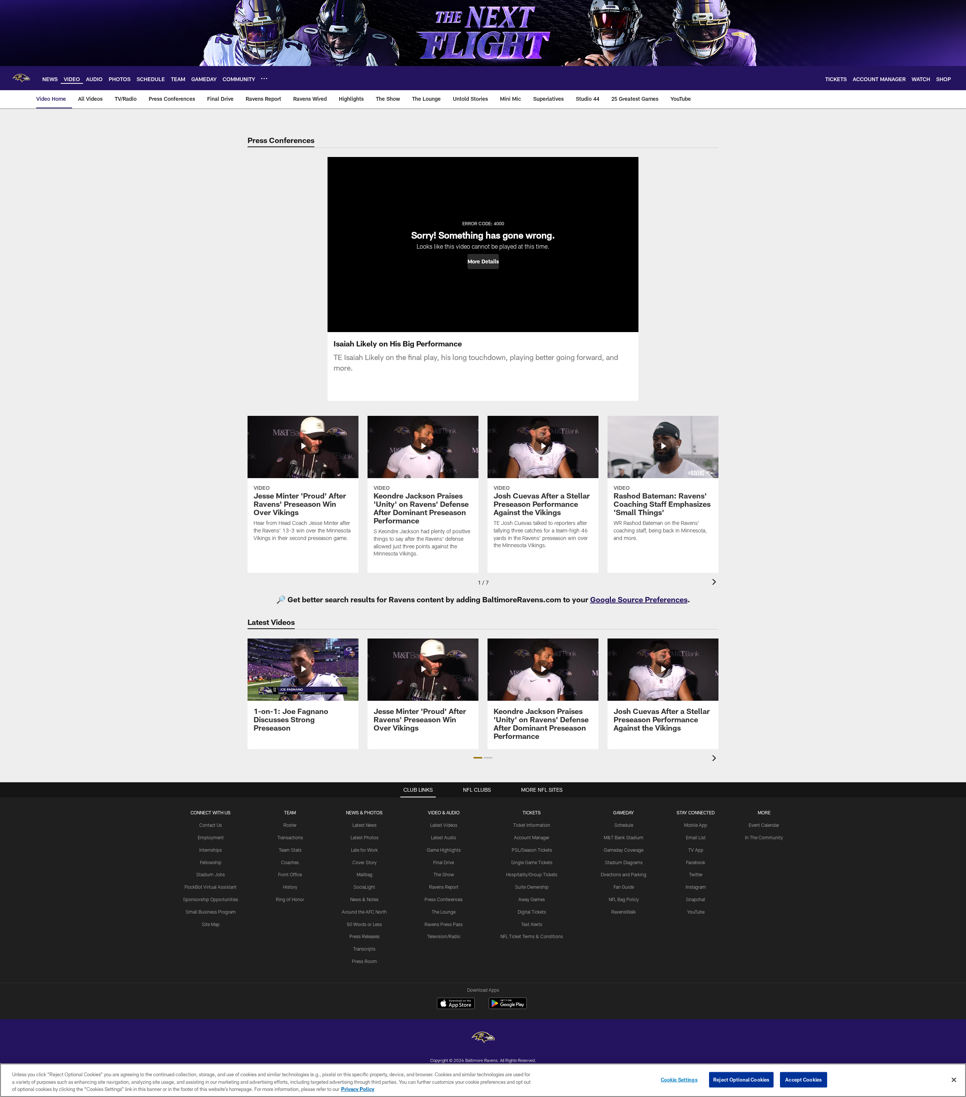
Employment (211, 837)
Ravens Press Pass (444, 924)
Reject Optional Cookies (741, 1079)
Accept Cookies (803, 1079)
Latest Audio (443, 837)
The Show (444, 874)
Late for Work (364, 849)
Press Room (364, 961)
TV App (695, 849)
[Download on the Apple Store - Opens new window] (455, 1004)
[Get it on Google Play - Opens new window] (507, 1007)
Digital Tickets (532, 911)
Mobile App (695, 825)
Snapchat (695, 899)
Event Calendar (764, 825)
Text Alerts (531, 924)
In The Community (764, 837)
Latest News (364, 825)
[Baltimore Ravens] (483, 1038)
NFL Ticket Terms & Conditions (531, 936)
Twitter (696, 874)
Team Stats (290, 849)
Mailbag (364, 874)
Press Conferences (444, 899)
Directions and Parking (623, 874)
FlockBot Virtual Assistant (211, 886)
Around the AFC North (364, 911)
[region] (483, 1080)
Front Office (290, 874)
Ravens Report (443, 886)
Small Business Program (211, 911)
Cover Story (364, 862)
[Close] (954, 1079)
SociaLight (364, 886)
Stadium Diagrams (624, 862)
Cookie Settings (679, 1079)
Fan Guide (624, 886)
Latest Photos (364, 837)
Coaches (290, 862)
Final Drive (443, 862)
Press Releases (364, 936)
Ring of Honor (290, 899)
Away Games (531, 899)
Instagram (696, 886)
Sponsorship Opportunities (210, 899)
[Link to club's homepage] (21, 78)
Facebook (695, 862)
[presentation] (715, 583)
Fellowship (211, 862)
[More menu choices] (264, 78)
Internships (210, 849)
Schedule (623, 825)
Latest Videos (443, 825)
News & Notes (364, 899)
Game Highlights (444, 849)
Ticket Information (531, 825)
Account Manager (531, 837)
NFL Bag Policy (624, 899)
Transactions (290, 837)
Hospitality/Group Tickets (531, 874)
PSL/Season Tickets (532, 849)
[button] (483, 261)
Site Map (211, 924)
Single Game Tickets (531, 862)
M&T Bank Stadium (623, 837)
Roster (290, 825)
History (290, 886)
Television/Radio (443, 936)
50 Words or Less (364, 924)
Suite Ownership (532, 886)
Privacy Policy (357, 1089)
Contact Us (210, 825)
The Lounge (443, 911)
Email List (696, 837)
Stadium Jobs (210, 874)
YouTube (696, 911)
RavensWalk (623, 911)
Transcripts (364, 948)
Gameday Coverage (623, 849)
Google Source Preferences (639, 599)
